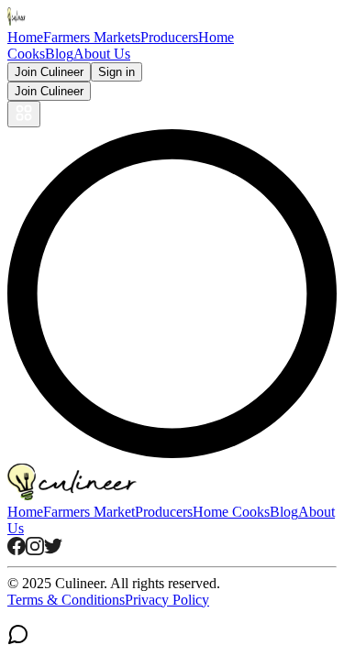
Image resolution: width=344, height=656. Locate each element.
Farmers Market (89, 511)
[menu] (23, 114)
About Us (101, 53)
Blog (59, 53)
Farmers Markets (91, 37)
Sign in (116, 72)
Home (25, 37)
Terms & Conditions (66, 599)
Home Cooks (231, 511)
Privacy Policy (167, 599)
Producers (169, 37)
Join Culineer (49, 72)
